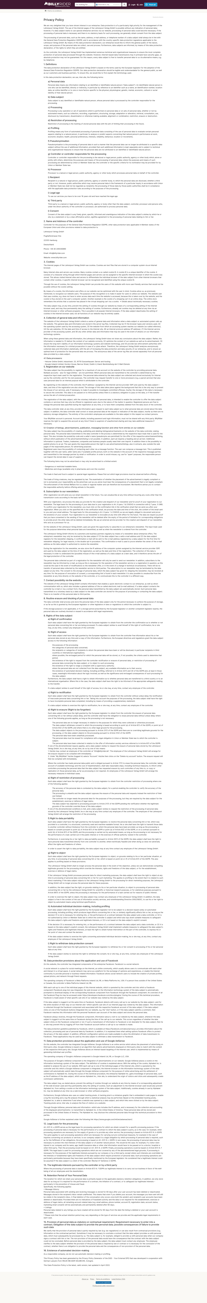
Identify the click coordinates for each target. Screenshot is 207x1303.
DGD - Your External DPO (118, 1258)
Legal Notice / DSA (118, 1279)
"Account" (93, 756)
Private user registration (103, 1282)
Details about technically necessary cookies (140, 301)
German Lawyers (50, 1261)
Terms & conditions (103, 1279)
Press (92, 1279)
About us (85, 1279)
